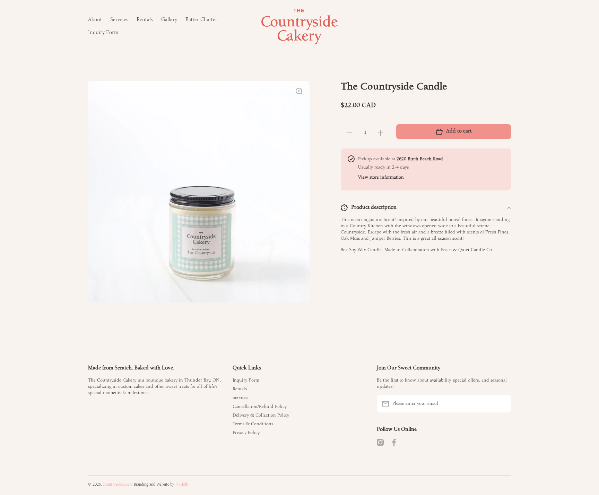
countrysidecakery (118, 485)
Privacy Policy (246, 432)
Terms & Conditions (253, 424)
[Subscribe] (502, 403)
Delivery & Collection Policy (261, 415)
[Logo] (299, 26)
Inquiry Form (246, 380)
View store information (381, 177)
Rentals (240, 389)
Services (240, 397)
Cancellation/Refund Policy (260, 406)
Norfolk (181, 485)
